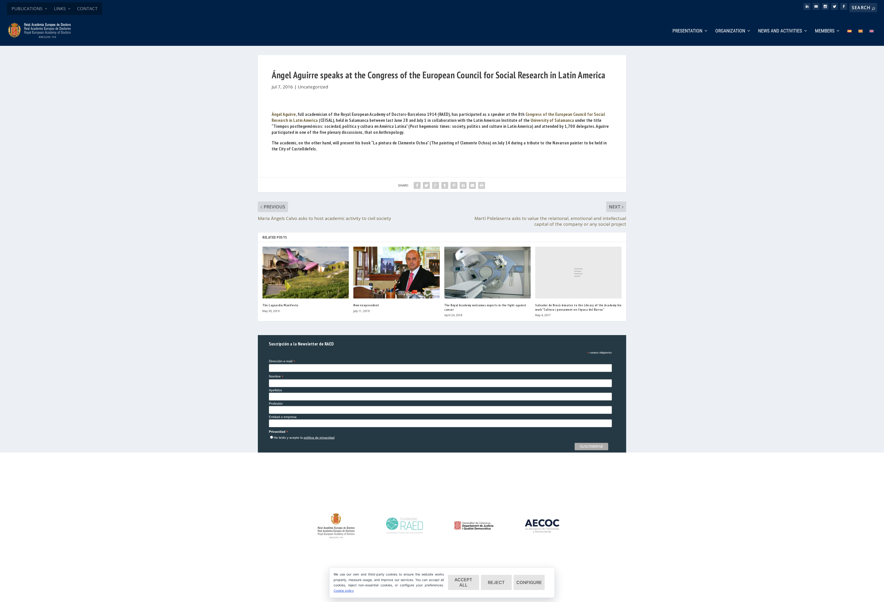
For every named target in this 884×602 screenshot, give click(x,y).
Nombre (276, 376)
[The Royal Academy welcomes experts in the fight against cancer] (487, 272)
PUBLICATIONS (27, 9)
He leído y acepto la (304, 437)
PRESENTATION (687, 31)
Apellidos (275, 390)
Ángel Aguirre (284, 114)
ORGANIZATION (730, 31)
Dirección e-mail (282, 361)
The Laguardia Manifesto (280, 305)
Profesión (276, 403)
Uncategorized (313, 87)
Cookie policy (344, 591)
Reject (496, 582)
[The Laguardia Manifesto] (305, 272)
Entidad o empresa (283, 417)
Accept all (463, 582)
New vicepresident (366, 305)
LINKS (60, 9)
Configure (529, 582)
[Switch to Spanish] (849, 37)
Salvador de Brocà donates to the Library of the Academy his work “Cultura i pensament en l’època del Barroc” (578, 307)
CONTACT (87, 9)
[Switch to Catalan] (860, 37)
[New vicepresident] (396, 272)
